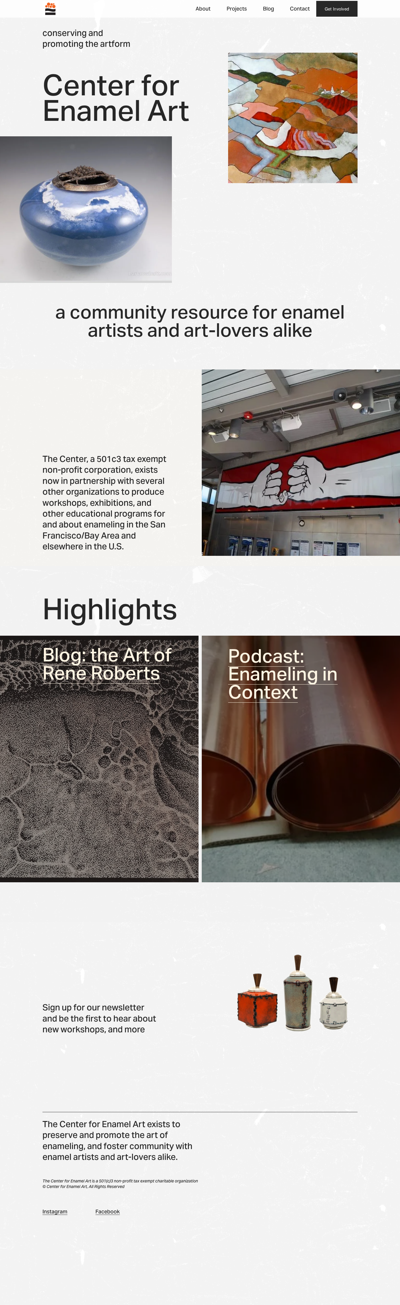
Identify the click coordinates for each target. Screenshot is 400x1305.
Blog (268, 8)
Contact (300, 8)
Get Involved (337, 9)
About (203, 8)
